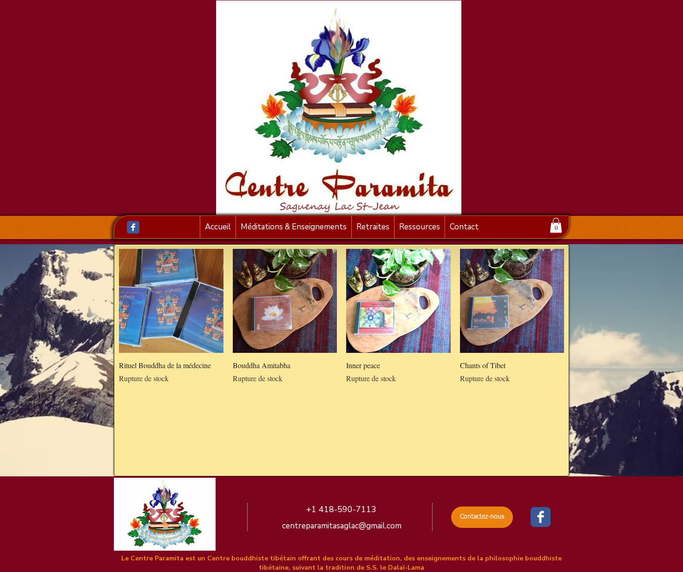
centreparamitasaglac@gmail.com (341, 525)
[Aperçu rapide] (171, 301)
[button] (556, 225)
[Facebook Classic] (133, 227)
